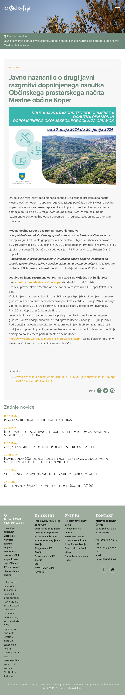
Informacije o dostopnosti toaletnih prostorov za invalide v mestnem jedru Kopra (56, 433)
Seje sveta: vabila (74, 536)
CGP (37, 563)
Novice (22, 36)
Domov (11, 36)
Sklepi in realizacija (75, 544)
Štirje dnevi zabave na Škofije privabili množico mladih (50, 473)
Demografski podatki (46, 532)
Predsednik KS (73, 528)
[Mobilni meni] (117, 9)
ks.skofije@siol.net (106, 559)
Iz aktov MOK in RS (75, 540)
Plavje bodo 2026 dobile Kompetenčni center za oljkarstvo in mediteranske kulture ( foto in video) (56, 460)
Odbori (69, 532)
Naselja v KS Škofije (45, 536)
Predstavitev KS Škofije (47, 520)
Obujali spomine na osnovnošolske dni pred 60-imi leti (49, 447)
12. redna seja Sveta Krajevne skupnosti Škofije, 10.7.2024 (49, 485)
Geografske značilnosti (47, 528)
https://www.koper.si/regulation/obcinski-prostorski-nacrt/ (44, 338)
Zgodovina (41, 524)
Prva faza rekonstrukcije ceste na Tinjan (38, 419)
